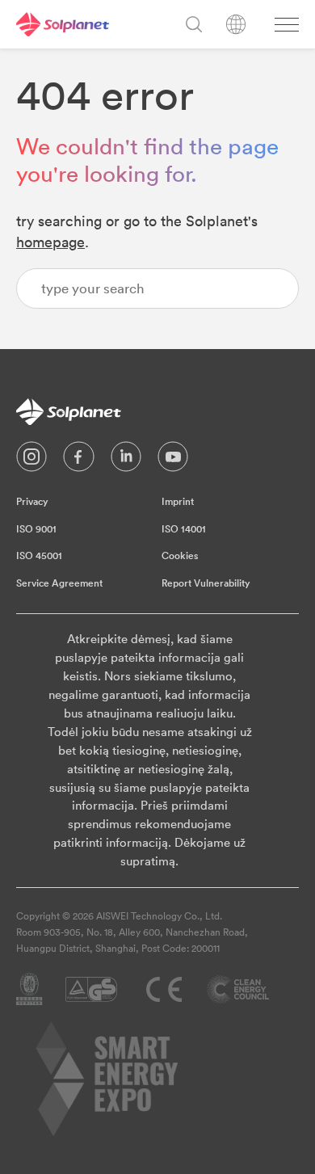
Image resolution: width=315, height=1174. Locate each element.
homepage (50, 242)
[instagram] (31, 460)
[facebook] (79, 460)
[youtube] (172, 460)
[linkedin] (126, 460)
